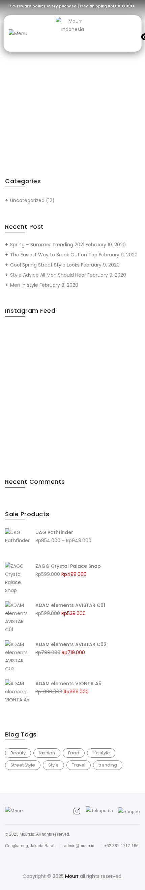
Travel (78, 765)
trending (107, 765)
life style (101, 753)
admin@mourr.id (79, 845)
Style (53, 765)
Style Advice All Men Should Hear (48, 275)
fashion (47, 753)
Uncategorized (27, 200)
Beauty (18, 753)
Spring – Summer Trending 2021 (47, 244)
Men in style (24, 285)
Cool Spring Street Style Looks (45, 264)
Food (73, 753)
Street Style (22, 765)
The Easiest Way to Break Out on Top (53, 254)
